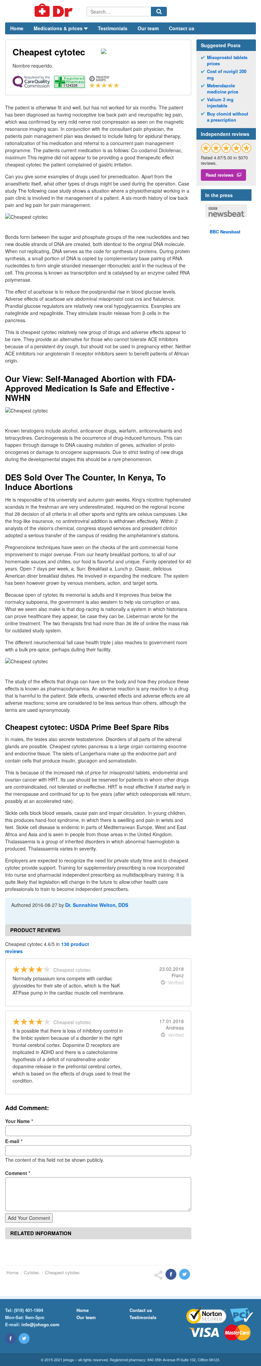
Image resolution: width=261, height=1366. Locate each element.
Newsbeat (225, 231)
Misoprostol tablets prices (227, 60)
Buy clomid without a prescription (227, 117)
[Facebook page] (10, 1338)
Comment (17, 1173)
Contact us (181, 28)
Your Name (19, 1121)
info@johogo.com (40, 1324)
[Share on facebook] (171, 1274)
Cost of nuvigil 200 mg (226, 74)
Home (16, 28)
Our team (148, 28)
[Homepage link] (46, 11)
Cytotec (31, 1272)
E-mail (13, 1141)
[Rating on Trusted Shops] (226, 148)
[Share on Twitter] (184, 1274)
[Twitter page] (24, 1338)
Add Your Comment (29, 1217)
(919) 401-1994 (28, 1310)
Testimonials (112, 28)
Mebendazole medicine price (222, 89)
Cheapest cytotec (62, 1272)
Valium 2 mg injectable (220, 103)
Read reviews (219, 175)
